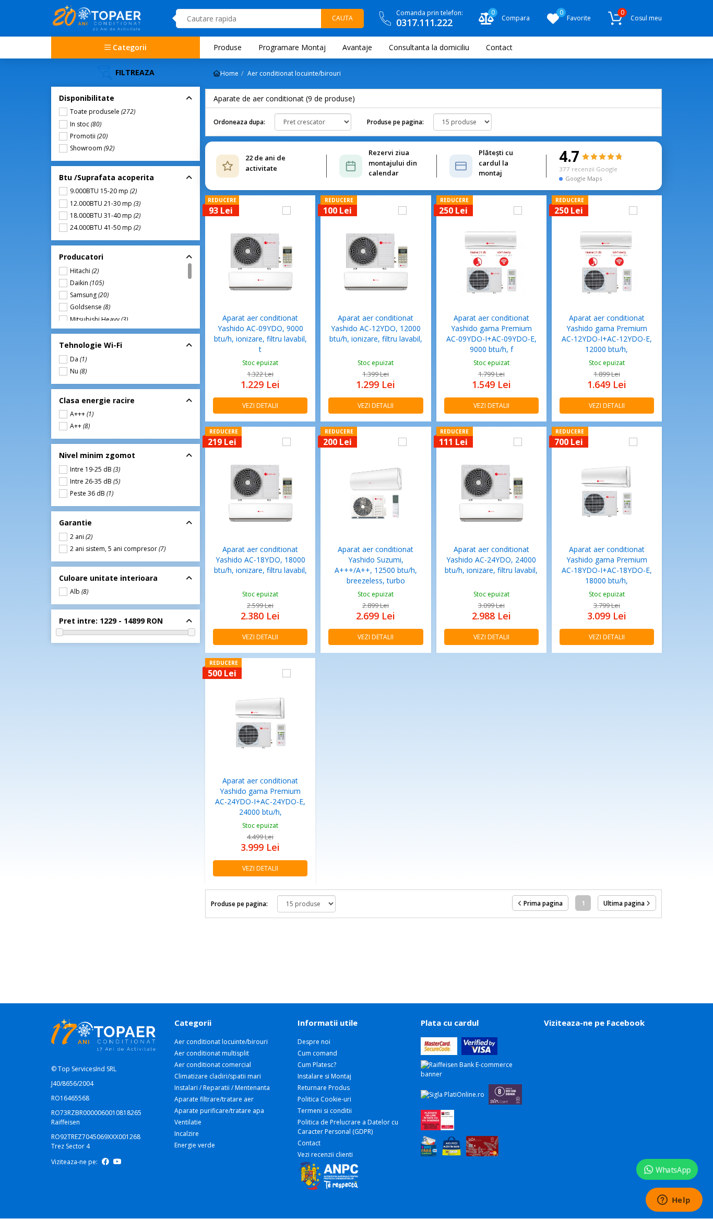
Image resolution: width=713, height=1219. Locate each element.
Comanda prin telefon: (429, 18)
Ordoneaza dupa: (239, 122)
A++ (80, 426)
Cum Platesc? (317, 1064)
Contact (309, 1143)
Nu (78, 371)
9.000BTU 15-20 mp (103, 191)
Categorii (129, 47)
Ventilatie (187, 1122)
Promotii (89, 136)
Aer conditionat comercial (212, 1064)
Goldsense (90, 307)
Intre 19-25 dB (95, 469)
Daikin (87, 283)
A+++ (81, 414)
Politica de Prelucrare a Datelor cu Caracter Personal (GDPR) (348, 1127)
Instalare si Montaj (324, 1076)
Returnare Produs (324, 1087)
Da (78, 359)
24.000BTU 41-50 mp (105, 228)
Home (229, 73)
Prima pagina (542, 903)
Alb (79, 592)
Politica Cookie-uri (324, 1099)
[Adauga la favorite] (302, 210)
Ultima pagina (624, 903)
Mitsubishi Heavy (99, 319)
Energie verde (194, 1145)
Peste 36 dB (91, 493)
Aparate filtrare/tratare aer (214, 1099)
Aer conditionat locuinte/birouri (112, 68)
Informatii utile (328, 1022)
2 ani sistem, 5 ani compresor (117, 549)
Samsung (89, 295)
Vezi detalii (260, 405)
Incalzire (186, 1133)
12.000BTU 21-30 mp (105, 204)
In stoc (85, 124)
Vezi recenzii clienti (325, 1154)
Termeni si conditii (325, 1110)
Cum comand (317, 1053)
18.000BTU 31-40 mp (105, 216)
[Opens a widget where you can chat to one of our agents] (674, 1201)
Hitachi (84, 271)
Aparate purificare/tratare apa (219, 1110)
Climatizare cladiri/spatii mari (217, 1076)
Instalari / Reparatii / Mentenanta (222, 1087)
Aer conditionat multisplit (211, 1053)
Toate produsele (102, 112)
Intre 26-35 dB (95, 481)
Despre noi (314, 1041)
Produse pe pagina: (395, 122)
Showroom (92, 148)
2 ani (81, 537)
